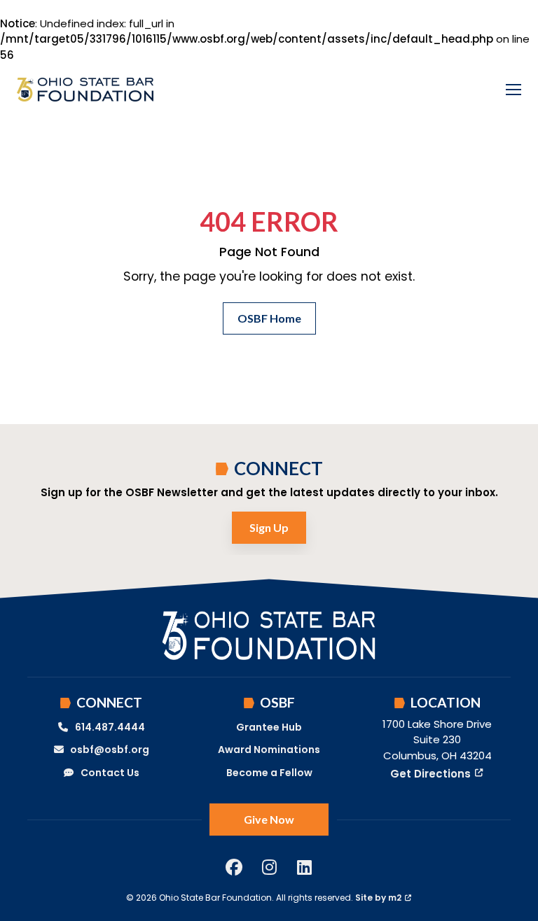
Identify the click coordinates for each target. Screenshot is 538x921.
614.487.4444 (110, 727)
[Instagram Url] (269, 867)
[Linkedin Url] (304, 867)
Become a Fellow (269, 773)
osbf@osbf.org (109, 750)
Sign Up (269, 527)
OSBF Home (269, 318)
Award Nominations (269, 750)
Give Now (269, 819)
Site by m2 (378, 898)
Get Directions (430, 773)
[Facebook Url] (234, 867)
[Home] (85, 89)
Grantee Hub (269, 727)
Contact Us (110, 773)
